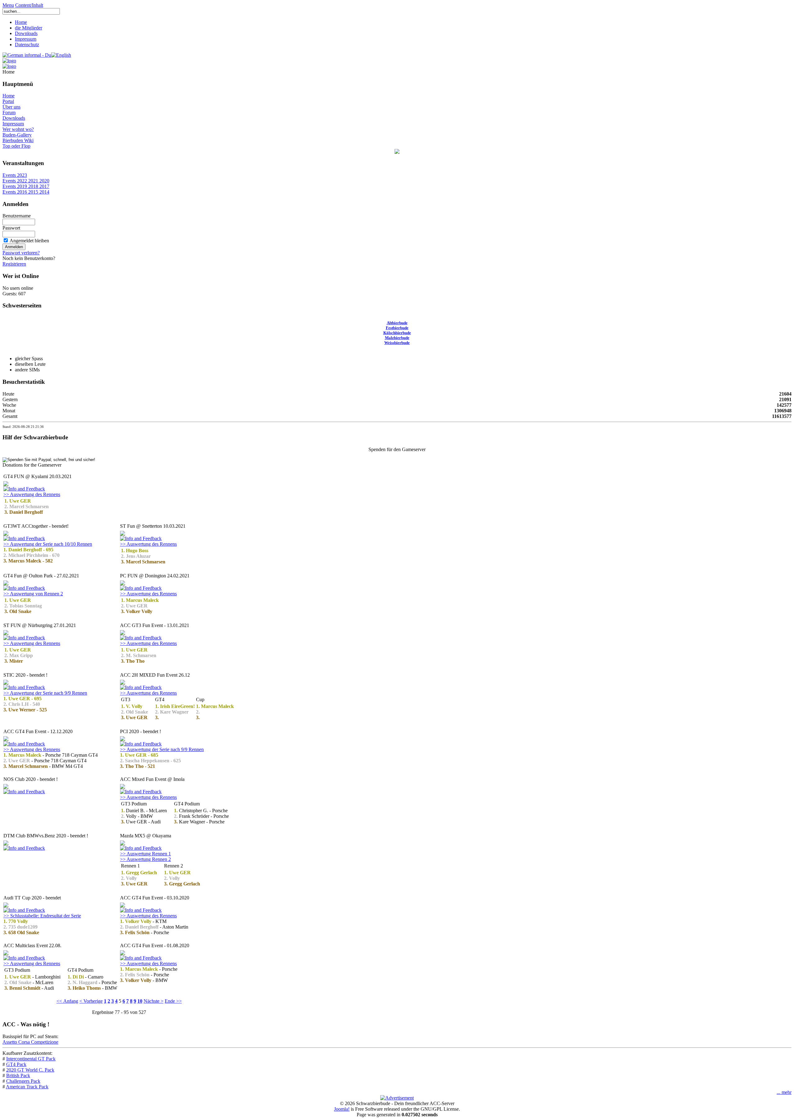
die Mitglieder (28, 27)
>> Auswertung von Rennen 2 (33, 593)
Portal (8, 101)
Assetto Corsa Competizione (30, 1042)
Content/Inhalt (29, 5)
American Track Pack (27, 1086)
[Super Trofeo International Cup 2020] (5, 683)
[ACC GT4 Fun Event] (5, 484)
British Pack (18, 1075)
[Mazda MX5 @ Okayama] (122, 843)
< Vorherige (91, 1001)
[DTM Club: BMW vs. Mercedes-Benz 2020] (5, 843)
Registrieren (14, 264)
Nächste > (153, 1001)
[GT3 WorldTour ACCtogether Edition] (5, 534)
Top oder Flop (16, 146)
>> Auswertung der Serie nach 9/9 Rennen (45, 693)
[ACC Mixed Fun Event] (122, 683)
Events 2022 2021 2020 (25, 180)
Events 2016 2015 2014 (25, 192)
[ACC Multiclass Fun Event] (5, 953)
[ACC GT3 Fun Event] (5, 633)
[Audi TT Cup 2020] (5, 905)
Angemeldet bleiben (29, 240)
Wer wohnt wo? (18, 129)
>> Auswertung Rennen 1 (145, 853)
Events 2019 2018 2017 (25, 186)
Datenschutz (27, 44)
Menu (8, 5)
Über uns (11, 107)
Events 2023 (14, 175)
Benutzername (16, 215)
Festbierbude (397, 327)
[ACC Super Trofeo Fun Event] (122, 534)
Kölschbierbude (397, 332)
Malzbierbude (397, 337)
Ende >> (173, 1001)
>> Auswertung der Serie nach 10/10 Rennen (47, 544)
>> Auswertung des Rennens (31, 494)
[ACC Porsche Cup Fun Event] (122, 583)
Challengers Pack (23, 1081)
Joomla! (342, 1109)
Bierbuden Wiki (17, 140)
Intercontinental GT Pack (31, 1058)
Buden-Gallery (17, 134)
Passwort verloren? (21, 252)
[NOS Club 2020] (5, 787)
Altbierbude (397, 322)
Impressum (25, 39)
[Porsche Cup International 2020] (122, 739)
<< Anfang (67, 1001)
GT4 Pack (16, 1064)
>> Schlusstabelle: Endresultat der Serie (42, 915)
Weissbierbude (397, 342)
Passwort (11, 228)
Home (21, 22)
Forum (9, 112)
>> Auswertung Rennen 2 (145, 859)
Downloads (26, 33)
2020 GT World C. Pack (30, 1070)
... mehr (784, 1092)
